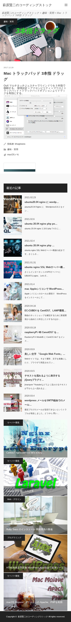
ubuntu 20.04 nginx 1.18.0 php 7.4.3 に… (43, 228)
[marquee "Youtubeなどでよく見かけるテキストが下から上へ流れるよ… (46, 386)
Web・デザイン (14, 499)
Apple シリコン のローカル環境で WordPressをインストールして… (46, 296)
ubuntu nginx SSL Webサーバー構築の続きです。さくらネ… (45, 252)
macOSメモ (13, 154)
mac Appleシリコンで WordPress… (44, 288)
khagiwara (20, 144)
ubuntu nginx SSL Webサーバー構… (45, 267)
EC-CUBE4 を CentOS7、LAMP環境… (45, 310)
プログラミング (14, 537)
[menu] (66, 5)
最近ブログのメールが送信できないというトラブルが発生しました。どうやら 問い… (46, 411)
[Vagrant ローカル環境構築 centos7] (20, 167)
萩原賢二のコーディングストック (33, 616)
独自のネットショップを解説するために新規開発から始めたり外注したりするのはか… (46, 317)
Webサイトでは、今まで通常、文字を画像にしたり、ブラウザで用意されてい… (46, 361)
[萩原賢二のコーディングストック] (30, 5)
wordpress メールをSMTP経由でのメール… (45, 402)
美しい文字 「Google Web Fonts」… (45, 354)
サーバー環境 (13, 422)
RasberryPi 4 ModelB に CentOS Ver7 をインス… (45, 339)
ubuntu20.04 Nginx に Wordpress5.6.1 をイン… (44, 209)
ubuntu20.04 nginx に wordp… (42, 202)
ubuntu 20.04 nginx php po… (41, 223)
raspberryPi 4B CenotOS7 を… (42, 332)
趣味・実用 (9, 21)
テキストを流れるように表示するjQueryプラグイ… (42, 377)
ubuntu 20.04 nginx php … (39, 245)
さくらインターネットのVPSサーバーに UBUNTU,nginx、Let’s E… (42, 274)
